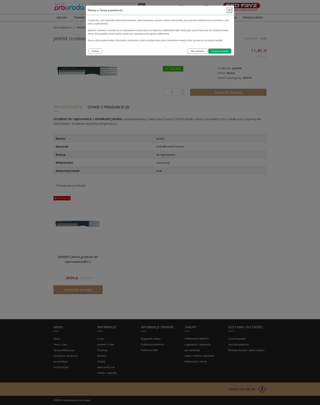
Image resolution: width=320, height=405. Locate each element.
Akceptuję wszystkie (219, 51)
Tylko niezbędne (197, 51)
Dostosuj (95, 51)
